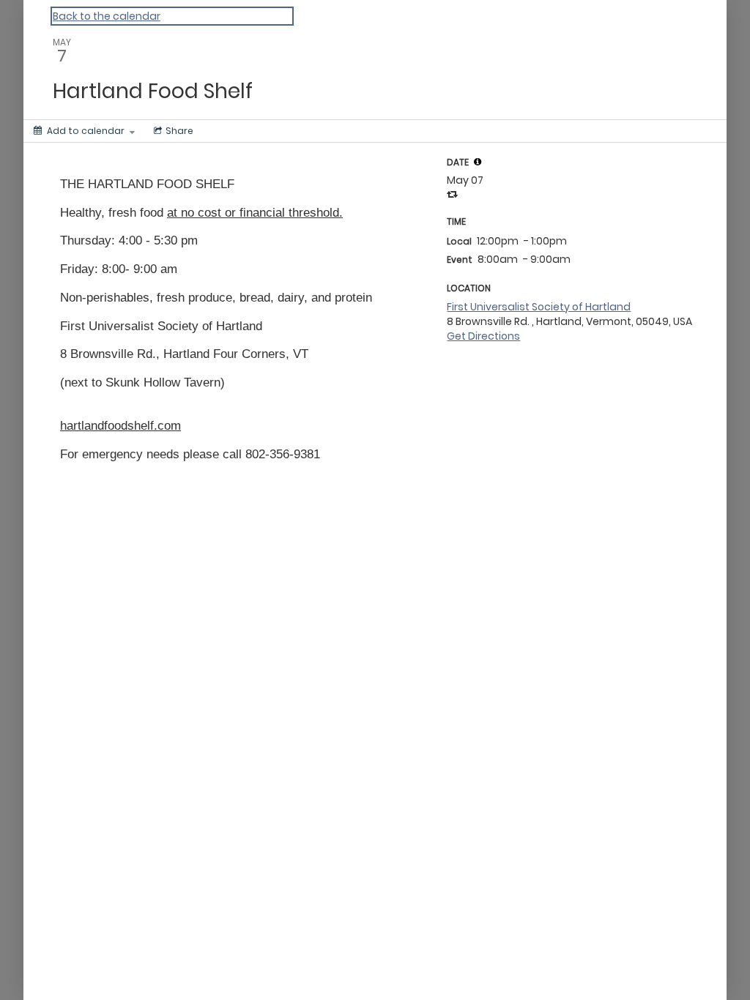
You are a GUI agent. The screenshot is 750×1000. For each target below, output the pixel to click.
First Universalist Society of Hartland (539, 306)
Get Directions (483, 336)
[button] (477, 161)
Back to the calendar (106, 16)
